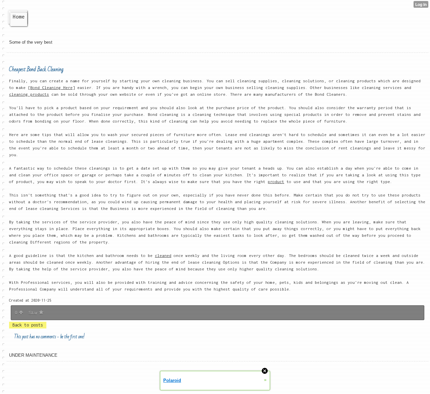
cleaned (163, 255)
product (276, 181)
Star (34, 312)
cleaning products (29, 94)
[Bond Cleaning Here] (51, 87)
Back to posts (27, 324)
